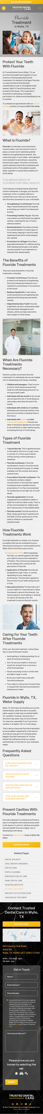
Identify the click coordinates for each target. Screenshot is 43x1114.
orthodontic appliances (17, 422)
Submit (11, 1082)
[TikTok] (30, 1104)
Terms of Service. (23, 1109)
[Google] (12, 1104)
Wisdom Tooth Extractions (18, 893)
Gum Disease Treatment (16, 897)
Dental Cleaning (12, 872)
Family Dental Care (13, 880)
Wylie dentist (18, 835)
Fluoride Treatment (14, 889)
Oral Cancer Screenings (16, 864)
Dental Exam (11, 868)
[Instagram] (21, 1104)
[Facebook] (17, 1104)
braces (24, 419)
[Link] (4, 8)
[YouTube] (26, 1104)
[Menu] (39, 8)
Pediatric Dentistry (14, 885)
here (17, 1024)
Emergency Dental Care (16, 876)
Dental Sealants (13, 859)
